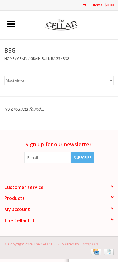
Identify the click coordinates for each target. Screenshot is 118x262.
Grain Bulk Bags (45, 58)
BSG (66, 58)
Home (9, 58)
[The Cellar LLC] (70, 24)
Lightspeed (89, 244)
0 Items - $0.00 (101, 5)
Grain (22, 58)
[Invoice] (108, 251)
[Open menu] (11, 23)
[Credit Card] (95, 251)
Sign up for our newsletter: (59, 144)
